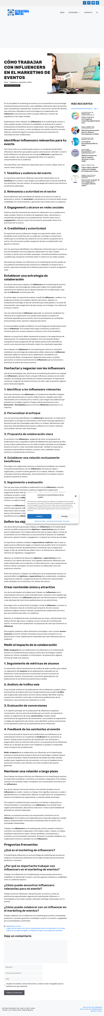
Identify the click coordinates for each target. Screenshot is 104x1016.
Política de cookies (40, 521)
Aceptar (39, 516)
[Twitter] (97, 3)
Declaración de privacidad (54, 521)
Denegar (64, 516)
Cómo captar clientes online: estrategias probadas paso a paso (89, 169)
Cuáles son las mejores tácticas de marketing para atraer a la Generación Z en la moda (35, 928)
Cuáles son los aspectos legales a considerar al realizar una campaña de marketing (34, 930)
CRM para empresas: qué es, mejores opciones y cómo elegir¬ (89, 158)
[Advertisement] (52, 34)
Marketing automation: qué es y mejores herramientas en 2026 (90, 132)
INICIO (62, 12)
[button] (76, 496)
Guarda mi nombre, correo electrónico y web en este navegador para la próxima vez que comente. (34, 985)
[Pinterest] (93, 3)
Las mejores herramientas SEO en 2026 (89, 143)
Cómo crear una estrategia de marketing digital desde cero (90, 120)
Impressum (66, 521)
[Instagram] (89, 3)
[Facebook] (84, 3)
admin (6, 82)
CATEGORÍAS (73, 12)
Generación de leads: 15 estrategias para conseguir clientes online (90, 182)
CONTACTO (88, 12)
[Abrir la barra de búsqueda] (97, 12)
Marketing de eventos (12, 85)
